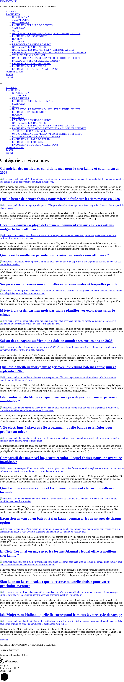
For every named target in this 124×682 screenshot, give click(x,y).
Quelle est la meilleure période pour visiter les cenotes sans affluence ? (54, 255)
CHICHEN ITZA (20, 17)
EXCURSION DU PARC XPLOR (29, 66)
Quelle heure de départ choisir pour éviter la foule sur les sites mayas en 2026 (60, 199)
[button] (62, 655)
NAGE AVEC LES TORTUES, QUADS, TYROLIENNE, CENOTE (46, 33)
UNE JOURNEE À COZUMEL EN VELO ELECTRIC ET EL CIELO (47, 58)
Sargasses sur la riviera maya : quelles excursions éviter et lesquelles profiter (59, 284)
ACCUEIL (11, 11)
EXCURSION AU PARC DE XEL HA (31, 63)
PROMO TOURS (9, 1)
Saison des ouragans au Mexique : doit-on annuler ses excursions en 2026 (56, 341)
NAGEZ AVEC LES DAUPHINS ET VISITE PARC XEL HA (43, 50)
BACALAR (18, 41)
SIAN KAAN (19, 28)
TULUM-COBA (20, 19)
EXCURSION (13, 14)
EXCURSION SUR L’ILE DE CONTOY (32, 25)
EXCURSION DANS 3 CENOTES (29, 36)
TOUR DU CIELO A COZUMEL (29, 55)
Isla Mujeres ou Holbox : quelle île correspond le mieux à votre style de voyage (61, 615)
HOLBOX (17, 39)
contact (9, 77)
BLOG (9, 74)
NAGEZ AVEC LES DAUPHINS (29, 47)
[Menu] (1, 83)
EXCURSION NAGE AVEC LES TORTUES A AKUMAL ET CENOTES (49, 52)
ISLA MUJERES (20, 22)
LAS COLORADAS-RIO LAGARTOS (31, 44)
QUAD (15, 30)
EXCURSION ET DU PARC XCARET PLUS (35, 69)
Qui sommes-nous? (15, 71)
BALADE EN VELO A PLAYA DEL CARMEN (36, 60)
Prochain (5, 639)
